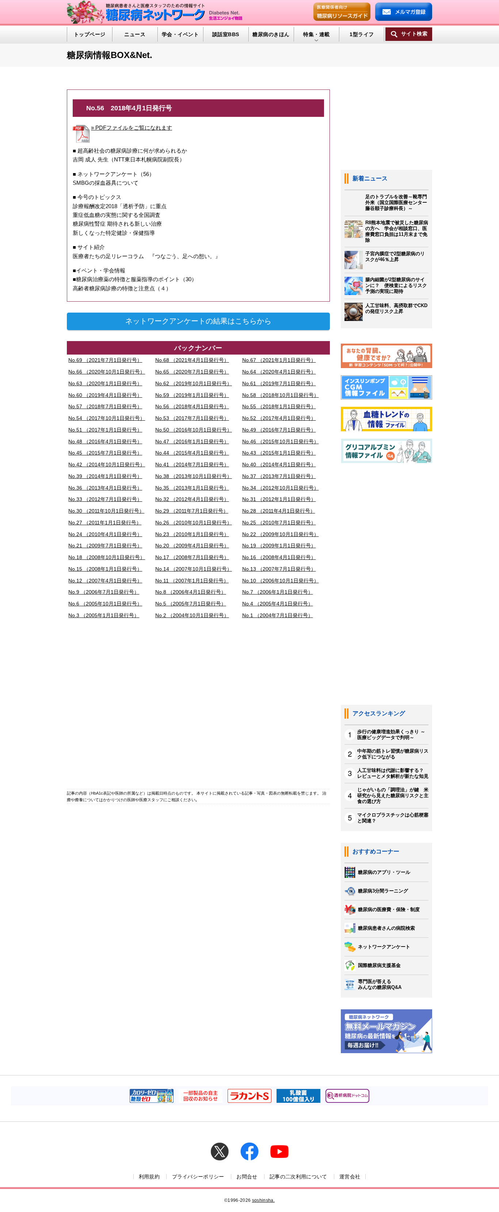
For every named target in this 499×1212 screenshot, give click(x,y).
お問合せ (246, 1176)
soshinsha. (263, 1200)
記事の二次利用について (298, 1176)
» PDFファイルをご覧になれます (131, 128)
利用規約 (149, 1176)
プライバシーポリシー (198, 1176)
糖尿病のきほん (270, 34)
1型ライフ (362, 34)
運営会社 (349, 1176)
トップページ (90, 34)
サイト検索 (414, 34)
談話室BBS (225, 34)
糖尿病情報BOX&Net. (109, 55)
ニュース (134, 34)
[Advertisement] (198, 706)
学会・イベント (180, 34)
